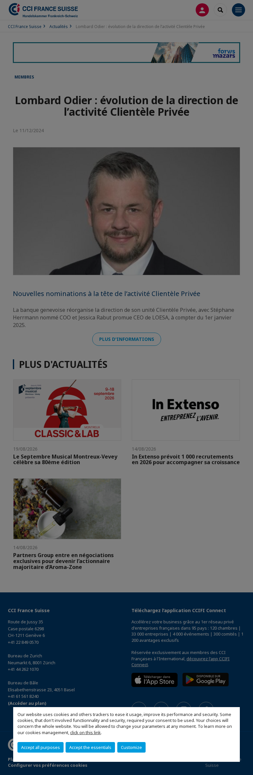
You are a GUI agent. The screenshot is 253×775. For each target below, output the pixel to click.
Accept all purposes (40, 747)
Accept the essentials (90, 747)
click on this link (85, 732)
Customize (131, 747)
